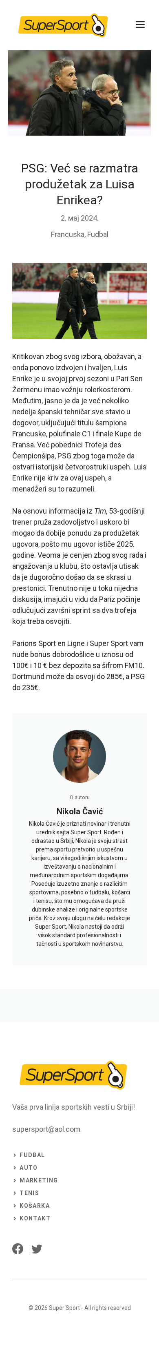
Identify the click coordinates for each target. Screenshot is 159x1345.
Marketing (39, 1180)
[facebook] (17, 1248)
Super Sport (64, 1308)
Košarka (35, 1205)
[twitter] (36, 1248)
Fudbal (97, 234)
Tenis (29, 1193)
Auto (29, 1167)
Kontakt (35, 1218)
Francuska (67, 234)
